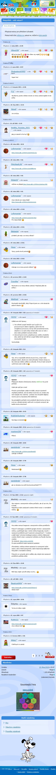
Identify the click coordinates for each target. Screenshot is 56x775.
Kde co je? (17, 769)
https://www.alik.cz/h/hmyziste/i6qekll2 (24, 451)
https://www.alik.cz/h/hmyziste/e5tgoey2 (24, 587)
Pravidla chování (44, 769)
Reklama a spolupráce (33, 772)
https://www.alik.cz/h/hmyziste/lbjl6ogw (24, 168)
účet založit (43, 35)
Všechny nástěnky (12, 727)
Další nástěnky (28, 718)
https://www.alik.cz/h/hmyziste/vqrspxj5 (24, 624)
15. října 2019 (44, 667)
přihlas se (20, 35)
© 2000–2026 (6, 769)
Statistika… (8, 657)
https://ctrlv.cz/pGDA (26, 541)
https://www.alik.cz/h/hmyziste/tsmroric (24, 202)
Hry (6, 723)
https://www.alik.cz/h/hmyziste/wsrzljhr (35, 184)
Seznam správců (33, 769)
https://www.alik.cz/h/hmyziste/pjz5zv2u (24, 152)
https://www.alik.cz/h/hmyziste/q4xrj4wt (24, 218)
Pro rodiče (24, 769)
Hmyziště (28, 690)
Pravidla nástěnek (12, 731)
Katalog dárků (21, 772)
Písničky (53, 769)
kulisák (51, 677)
